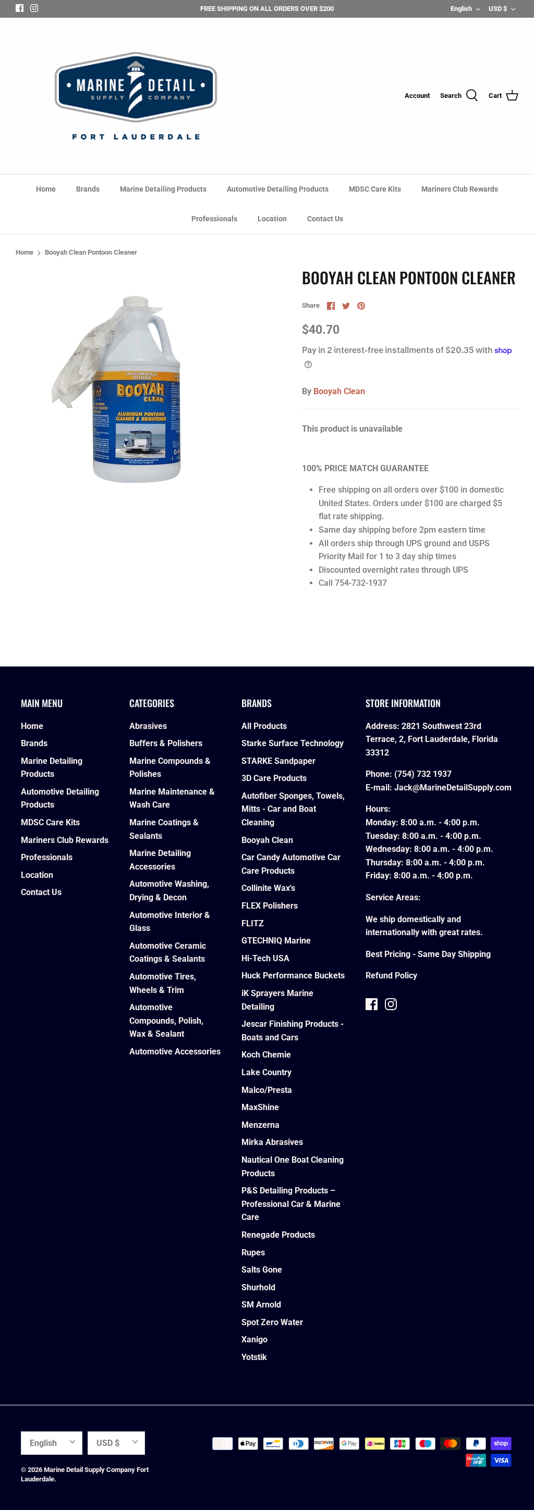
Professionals (214, 219)
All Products (264, 726)
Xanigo (254, 1339)
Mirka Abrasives (272, 1142)
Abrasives (148, 726)
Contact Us (325, 219)
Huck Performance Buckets (293, 975)
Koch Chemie (266, 1055)
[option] (141, 393)
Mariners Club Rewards (459, 189)
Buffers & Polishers (165, 743)
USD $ (498, 8)
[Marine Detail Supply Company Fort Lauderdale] (136, 95)
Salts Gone (261, 1270)
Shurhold (258, 1287)
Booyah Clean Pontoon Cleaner (91, 253)
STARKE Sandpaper (278, 761)
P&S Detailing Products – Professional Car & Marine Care (291, 1204)
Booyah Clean (339, 391)
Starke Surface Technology (292, 743)
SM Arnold (261, 1305)
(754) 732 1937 (423, 774)
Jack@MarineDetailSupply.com (453, 787)
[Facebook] (19, 8)
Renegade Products (278, 1235)
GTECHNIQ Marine (276, 941)
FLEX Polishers (269, 906)
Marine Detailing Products (163, 189)
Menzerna (260, 1125)
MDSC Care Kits (375, 189)
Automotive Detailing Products (278, 189)
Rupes (253, 1252)
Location (272, 219)
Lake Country (266, 1072)
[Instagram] (34, 8)
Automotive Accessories (175, 1051)
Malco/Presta (266, 1090)
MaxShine (260, 1107)
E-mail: (380, 787)
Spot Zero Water (272, 1322)
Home (46, 189)
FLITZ (252, 923)
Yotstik (254, 1357)
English (461, 8)
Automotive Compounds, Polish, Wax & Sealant (166, 1020)
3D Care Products (274, 778)
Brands (88, 189)
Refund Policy (391, 975)
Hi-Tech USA (265, 958)
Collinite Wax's (268, 888)
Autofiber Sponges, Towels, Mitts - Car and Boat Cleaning (293, 809)
